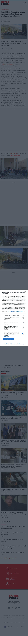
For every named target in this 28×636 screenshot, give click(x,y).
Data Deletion (6, 343)
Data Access (14, 343)
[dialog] (14, 318)
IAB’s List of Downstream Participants (15, 311)
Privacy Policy (21, 343)
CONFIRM (8, 339)
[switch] (23, 318)
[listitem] (14, 315)
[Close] (25, 292)
